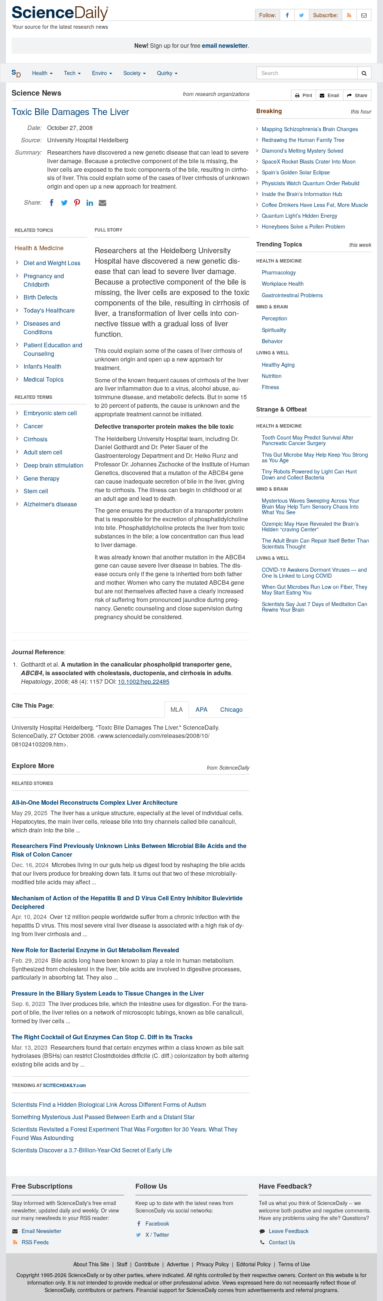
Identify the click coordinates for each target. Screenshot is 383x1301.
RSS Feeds (35, 1242)
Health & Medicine (39, 247)
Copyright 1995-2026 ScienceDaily (57, 1275)
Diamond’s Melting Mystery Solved (302, 150)
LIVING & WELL (272, 352)
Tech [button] (70, 73)
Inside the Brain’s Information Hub (302, 194)
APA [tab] (202, 709)
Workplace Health (283, 283)
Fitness (270, 387)
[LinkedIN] (89, 202)
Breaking (269, 110)
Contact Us (282, 1242)
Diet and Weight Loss (52, 262)
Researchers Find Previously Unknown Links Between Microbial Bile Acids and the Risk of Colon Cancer (129, 849)
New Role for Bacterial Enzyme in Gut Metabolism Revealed (95, 950)
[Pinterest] (77, 202)
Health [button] (40, 73)
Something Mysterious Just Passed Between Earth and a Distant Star (103, 1116)
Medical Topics (44, 379)
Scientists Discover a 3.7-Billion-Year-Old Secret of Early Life (92, 1150)
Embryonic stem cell (50, 413)
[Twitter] (64, 202)
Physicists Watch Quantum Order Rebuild (310, 183)
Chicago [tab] (231, 709)
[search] (364, 72)
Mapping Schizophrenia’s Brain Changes (310, 129)
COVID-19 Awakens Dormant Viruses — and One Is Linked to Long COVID (314, 572)
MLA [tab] (177, 709)
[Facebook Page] (287, 15)
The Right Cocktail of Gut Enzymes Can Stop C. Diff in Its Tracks (102, 1037)
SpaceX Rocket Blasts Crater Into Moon (309, 161)
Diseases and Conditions (42, 327)
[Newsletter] (363, 15)
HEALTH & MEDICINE (279, 260)
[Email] (102, 202)
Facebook (157, 1223)
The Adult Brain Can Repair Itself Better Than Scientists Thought (315, 543)
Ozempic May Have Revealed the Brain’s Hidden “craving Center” (310, 526)
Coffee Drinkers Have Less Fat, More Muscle (315, 204)
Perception (274, 318)
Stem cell (36, 491)
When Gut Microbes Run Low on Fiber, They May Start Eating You (314, 589)
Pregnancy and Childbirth (44, 280)
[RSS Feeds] (349, 15)
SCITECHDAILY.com (64, 1085)
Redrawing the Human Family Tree (303, 139)
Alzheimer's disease (50, 504)
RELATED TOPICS (34, 230)
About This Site (91, 1264)
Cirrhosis (36, 439)
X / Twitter (157, 1234)
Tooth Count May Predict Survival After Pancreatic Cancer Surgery (307, 440)
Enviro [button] (100, 73)
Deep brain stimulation (53, 465)
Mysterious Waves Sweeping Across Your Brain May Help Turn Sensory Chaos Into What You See (310, 506)
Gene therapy (41, 478)
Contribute (147, 1264)
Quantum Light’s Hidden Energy (299, 215)
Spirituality (274, 329)
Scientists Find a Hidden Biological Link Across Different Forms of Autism (109, 1104)
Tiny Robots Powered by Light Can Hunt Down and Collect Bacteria (309, 474)
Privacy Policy (212, 1264)
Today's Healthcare (49, 310)
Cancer (33, 426)
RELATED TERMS (33, 397)
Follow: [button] (267, 15)
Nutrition (272, 375)
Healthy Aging (278, 364)
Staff (122, 1264)
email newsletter (225, 45)
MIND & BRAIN (272, 306)
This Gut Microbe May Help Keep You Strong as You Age (315, 457)
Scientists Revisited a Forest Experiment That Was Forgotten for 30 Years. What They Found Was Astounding (125, 1133)
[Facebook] (51, 202)
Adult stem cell (43, 452)
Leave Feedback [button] (289, 1231)
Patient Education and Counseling (53, 349)
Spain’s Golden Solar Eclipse (296, 172)
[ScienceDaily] (60, 13)
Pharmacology (279, 272)
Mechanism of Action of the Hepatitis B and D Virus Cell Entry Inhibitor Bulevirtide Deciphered (127, 902)
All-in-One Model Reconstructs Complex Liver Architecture (95, 802)
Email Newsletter (41, 1231)
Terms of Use (294, 1264)
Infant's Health (42, 366)
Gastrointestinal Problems (292, 295)
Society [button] (132, 73)
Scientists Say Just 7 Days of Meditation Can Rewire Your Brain (314, 606)
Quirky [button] (165, 73)
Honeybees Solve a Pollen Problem (303, 226)
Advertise (178, 1264)
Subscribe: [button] (325, 15)
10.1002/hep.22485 (143, 681)
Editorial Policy (253, 1264)
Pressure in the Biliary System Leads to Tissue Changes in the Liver (108, 993)
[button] (303, 95)
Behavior (272, 341)
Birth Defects (41, 297)
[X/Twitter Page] (301, 15)
